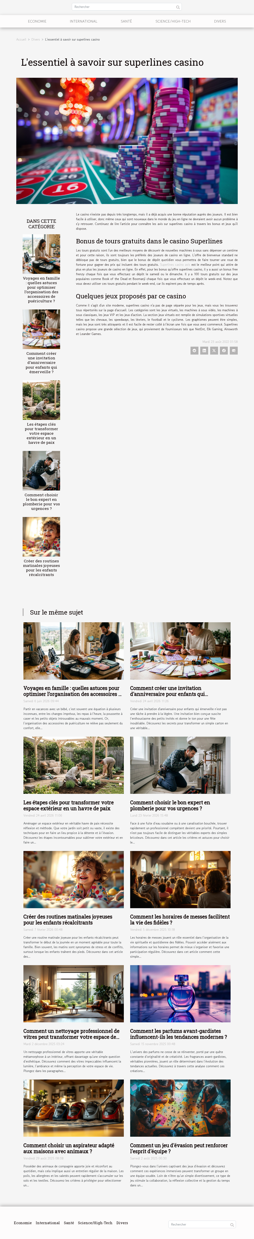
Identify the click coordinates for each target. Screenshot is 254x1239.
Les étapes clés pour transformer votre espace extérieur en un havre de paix (41, 433)
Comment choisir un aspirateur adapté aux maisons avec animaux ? (68, 1148)
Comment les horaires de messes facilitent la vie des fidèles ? (180, 919)
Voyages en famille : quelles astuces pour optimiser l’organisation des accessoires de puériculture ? (41, 289)
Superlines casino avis (175, 264)
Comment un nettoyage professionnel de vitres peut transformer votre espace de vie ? (71, 1037)
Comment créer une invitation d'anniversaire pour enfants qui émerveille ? (41, 362)
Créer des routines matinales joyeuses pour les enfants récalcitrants (41, 567)
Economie (37, 21)
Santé (126, 21)
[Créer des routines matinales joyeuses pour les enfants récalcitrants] (41, 536)
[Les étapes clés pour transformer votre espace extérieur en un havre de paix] (41, 399)
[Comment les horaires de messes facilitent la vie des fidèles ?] (180, 879)
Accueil (21, 39)
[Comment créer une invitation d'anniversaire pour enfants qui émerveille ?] (41, 328)
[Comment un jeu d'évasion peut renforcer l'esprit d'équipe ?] (180, 1107)
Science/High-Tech (173, 21)
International (83, 21)
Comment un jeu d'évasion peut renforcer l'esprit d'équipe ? (179, 1148)
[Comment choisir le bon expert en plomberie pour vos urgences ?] (41, 470)
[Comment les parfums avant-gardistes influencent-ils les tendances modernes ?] (180, 993)
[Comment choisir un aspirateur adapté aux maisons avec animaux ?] (73, 1107)
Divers (220, 21)
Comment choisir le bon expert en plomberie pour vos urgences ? (41, 501)
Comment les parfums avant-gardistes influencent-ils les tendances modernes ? (178, 1034)
